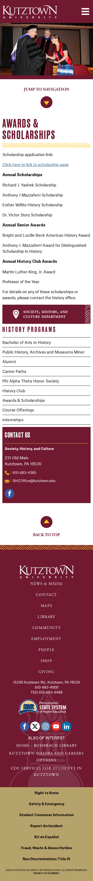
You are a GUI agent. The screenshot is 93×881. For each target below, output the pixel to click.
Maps (46, 605)
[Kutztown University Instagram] (45, 726)
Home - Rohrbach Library (46, 745)
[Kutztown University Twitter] (35, 726)
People (46, 649)
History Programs (29, 329)
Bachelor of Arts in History (26, 342)
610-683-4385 (24, 472)
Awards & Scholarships (23, 400)
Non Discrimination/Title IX (46, 859)
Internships (12, 419)
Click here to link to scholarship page (35, 164)
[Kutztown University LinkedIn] (66, 726)
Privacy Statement (46, 873)
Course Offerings (18, 409)
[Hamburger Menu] (85, 11)
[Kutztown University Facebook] (24, 726)
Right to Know (47, 793)
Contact (46, 594)
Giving (46, 671)
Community (46, 627)
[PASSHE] (42, 706)
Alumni (9, 361)
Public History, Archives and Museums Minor (43, 351)
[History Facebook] (9, 493)
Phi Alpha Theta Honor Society (30, 380)
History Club (13, 390)
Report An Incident (46, 826)
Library (46, 616)
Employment (46, 638)
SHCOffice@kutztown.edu (34, 480)
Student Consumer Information (46, 815)
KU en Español (46, 837)
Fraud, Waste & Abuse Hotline (46, 848)
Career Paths (14, 371)
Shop (46, 660)
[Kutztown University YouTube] (56, 726)
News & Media (46, 583)
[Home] (29, 11)
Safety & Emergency (46, 804)
